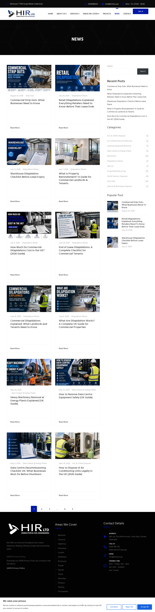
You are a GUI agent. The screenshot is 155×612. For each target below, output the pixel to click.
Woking (61, 587)
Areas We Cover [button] (90, 13)
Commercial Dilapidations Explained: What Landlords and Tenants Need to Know (28, 324)
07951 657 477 (114, 550)
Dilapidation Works (80, 95)
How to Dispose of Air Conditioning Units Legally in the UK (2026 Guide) (76, 471)
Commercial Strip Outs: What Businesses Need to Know (27, 102)
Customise (114, 607)
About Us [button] (61, 13)
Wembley (62, 578)
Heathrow (62, 544)
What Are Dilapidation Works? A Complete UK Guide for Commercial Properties (77, 324)
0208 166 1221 (114, 546)
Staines (61, 570)
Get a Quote (140, 12)
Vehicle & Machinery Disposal (119, 186)
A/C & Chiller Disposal (81, 463)
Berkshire (61, 535)
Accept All (144, 607)
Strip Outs (30, 95)
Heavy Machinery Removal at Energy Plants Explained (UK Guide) (27, 400)
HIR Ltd (110, 166)
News (117, 13)
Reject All (129, 607)
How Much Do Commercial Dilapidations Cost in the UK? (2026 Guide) (27, 250)
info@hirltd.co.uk (112, 4)
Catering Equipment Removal (119, 146)
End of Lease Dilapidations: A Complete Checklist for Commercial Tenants (76, 250)
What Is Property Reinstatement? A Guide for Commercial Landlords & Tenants (75, 178)
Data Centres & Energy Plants (24, 393)
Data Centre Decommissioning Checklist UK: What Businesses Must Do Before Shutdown (28, 471)
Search (110, 66)
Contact (127, 13)
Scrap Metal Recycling (116, 171)
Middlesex (62, 557)
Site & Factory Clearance (117, 176)
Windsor (61, 583)
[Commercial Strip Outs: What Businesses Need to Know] (112, 206)
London (61, 552)
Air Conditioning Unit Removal (119, 141)
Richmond (62, 561)
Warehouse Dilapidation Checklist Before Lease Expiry (27, 175)
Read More (15, 127)
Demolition (111, 156)
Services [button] (74, 13)
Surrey (60, 574)
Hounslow (62, 548)
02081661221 (93, 4)
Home (50, 13)
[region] (77, 605)
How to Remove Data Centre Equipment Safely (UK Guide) (76, 396)
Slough (61, 565)
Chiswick (61, 539)
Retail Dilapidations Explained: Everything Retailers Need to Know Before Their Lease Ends (76, 103)
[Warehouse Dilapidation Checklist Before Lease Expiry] (112, 242)
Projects (107, 13)
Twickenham (63, 591)
